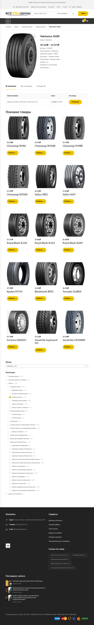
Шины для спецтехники (18, 442)
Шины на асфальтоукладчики (22, 470)
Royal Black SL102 (17, 243)
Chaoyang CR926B (45, 146)
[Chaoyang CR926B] (47, 127)
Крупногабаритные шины (60, 564)
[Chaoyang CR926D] (19, 176)
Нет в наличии (26, 86)
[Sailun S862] (47, 176)
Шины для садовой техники (19, 439)
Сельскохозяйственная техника (62, 568)
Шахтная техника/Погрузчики (22, 456)
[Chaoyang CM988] (75, 127)
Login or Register (77, 7)
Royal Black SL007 (73, 243)
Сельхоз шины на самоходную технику (23, 428)
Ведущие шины (17, 390)
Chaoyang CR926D (17, 194)
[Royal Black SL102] (19, 225)
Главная (8, 27)
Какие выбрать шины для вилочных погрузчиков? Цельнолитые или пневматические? (26, 598)
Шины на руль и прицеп (20, 407)
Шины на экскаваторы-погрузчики (23, 490)
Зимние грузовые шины (20, 394)
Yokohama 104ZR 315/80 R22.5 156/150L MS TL (22, 102)
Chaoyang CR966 (16, 146)
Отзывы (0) (41, 86)
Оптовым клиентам (55, 537)
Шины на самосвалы (19, 483)
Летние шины (16, 418)
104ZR (56, 54)
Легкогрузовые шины (17, 411)
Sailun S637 (69, 194)
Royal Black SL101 (45, 243)
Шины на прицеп (17, 404)
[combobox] (47, 366)
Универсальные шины (19, 401)
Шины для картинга (15, 494)
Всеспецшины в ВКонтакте (8, 546)
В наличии (11, 86)
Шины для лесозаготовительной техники (26, 459)
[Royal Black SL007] (75, 225)
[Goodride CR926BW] (75, 322)
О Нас (58, 7)
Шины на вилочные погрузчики (22, 473)
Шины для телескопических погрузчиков (26, 463)
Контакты (51, 7)
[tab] (12, 87)
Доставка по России (22, 7)
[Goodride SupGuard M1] (47, 322)
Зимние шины (16, 414)
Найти (83, 13)
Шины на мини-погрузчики (21, 480)
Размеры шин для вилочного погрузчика (27, 581)
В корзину (75, 102)
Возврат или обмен (55, 533)
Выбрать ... (13, 153)
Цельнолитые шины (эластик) (22, 452)
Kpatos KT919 (14, 291)
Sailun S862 (41, 194)
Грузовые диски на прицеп (17, 380)
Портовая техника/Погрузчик (22, 449)
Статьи (65, 7)
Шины (16, 27)
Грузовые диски (13, 376)
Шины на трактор (18, 432)
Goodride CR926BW (74, 340)
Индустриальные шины (60, 559)
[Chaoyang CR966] (19, 127)
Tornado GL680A (72, 291)
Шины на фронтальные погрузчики (24, 487)
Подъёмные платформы (20, 445)
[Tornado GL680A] (75, 273)
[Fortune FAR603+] (19, 322)
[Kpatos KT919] (19, 273)
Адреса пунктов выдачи (38, 7)
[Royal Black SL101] (47, 225)
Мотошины (14, 421)
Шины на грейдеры (18, 477)
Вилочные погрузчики (59, 555)
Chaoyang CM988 (73, 146)
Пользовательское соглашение (59, 541)
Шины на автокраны (19, 466)
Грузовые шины (27, 27)
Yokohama (55, 51)
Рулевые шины (41, 27)
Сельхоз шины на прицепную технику (22, 425)
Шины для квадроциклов (19, 435)
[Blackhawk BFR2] (47, 273)
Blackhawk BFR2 (44, 291)
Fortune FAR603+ (16, 340)
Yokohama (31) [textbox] (46, 366)
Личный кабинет (54, 525)
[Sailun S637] (75, 176)
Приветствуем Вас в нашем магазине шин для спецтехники (47, 2)
